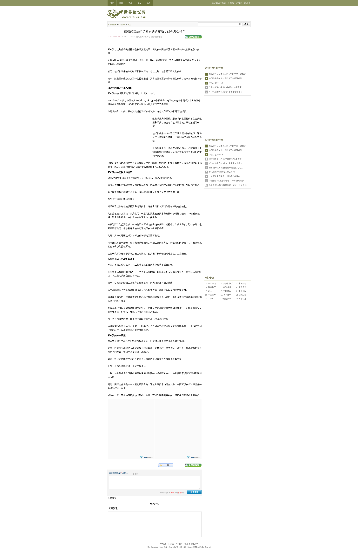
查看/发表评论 (156, 37)
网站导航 (186, 544)
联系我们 (171, 544)
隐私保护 (194, 544)
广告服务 (163, 544)
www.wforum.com (114, 37)
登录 (172, 493)
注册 (180, 493)
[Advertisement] (227, 46)
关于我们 (179, 544)
